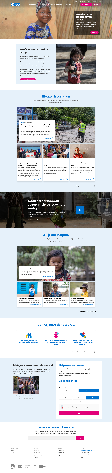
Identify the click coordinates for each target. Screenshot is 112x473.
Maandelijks (89, 390)
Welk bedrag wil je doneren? (66, 395)
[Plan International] (15, 4)
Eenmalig (68, 390)
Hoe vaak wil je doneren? (65, 387)
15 (92, 398)
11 (79, 398)
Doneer (79, 413)
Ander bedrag (78, 401)
